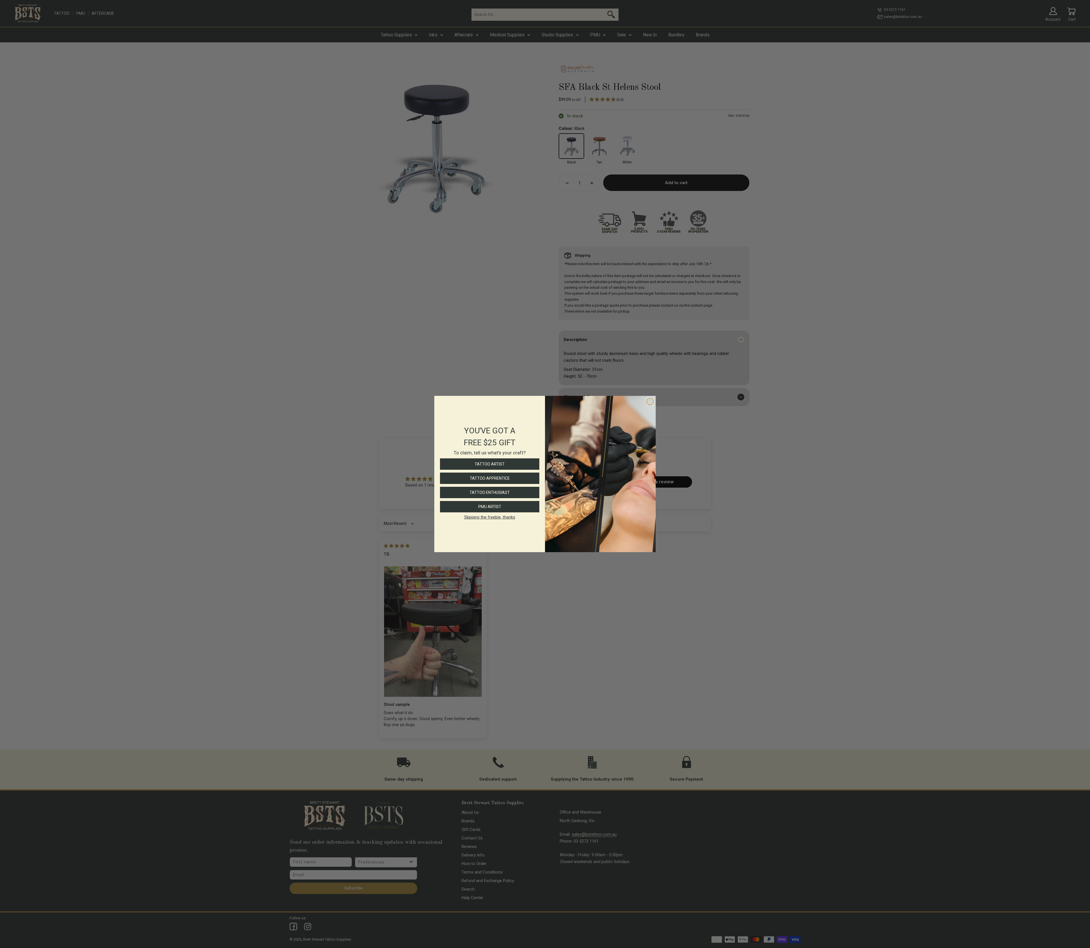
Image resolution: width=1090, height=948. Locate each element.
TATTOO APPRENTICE (490, 478)
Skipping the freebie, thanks (489, 517)
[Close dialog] (650, 401)
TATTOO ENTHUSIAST (489, 492)
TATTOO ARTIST (490, 464)
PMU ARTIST (489, 506)
